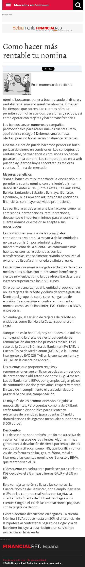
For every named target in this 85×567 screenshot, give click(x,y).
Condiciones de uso (14, 560)
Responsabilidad (36, 560)
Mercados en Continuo (31, 5)
